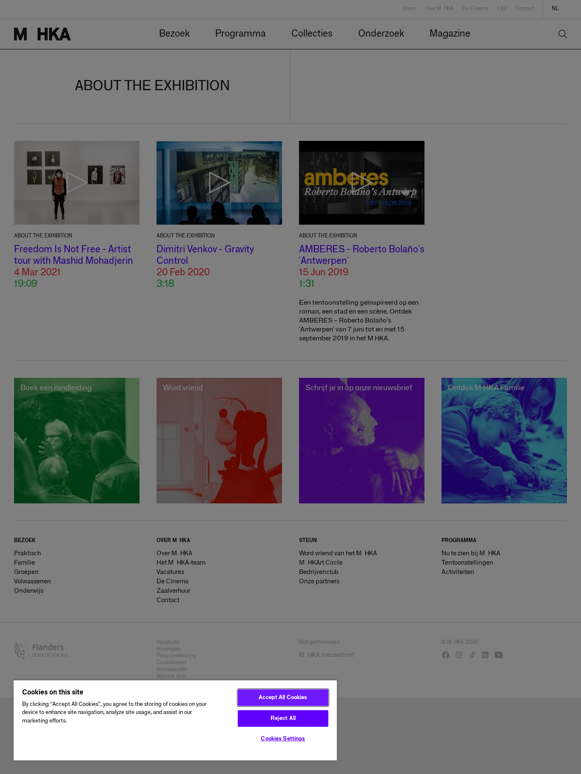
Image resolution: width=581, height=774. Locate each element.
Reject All (283, 718)
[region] (175, 720)
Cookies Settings (283, 739)
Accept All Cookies (283, 697)
